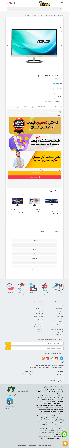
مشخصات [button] (56, 231)
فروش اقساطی (60, 334)
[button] (12, 3)
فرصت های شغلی (39, 319)
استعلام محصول (33, 177)
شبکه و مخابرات (59, 319)
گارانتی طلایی (40, 329)
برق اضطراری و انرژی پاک (57, 329)
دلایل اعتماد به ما (39, 308)
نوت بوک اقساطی (59, 311)
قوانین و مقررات (39, 311)
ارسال (8, 344)
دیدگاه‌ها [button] (43, 231)
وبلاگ (41, 306)
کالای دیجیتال (60, 306)
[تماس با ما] (64, 434)
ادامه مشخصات (33, 270)
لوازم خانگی (61, 332)
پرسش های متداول (38, 321)
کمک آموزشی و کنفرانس (57, 324)
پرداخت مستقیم (39, 324)
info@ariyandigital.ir (27, 374)
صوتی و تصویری (59, 316)
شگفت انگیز (40, 332)
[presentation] (61, 45)
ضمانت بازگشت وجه (38, 326)
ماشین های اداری (59, 313)
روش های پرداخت (38, 313)
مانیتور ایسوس (55, 83)
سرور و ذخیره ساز (59, 321)
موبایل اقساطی (60, 308)
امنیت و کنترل (60, 326)
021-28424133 (34, 173)
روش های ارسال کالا (38, 316)
